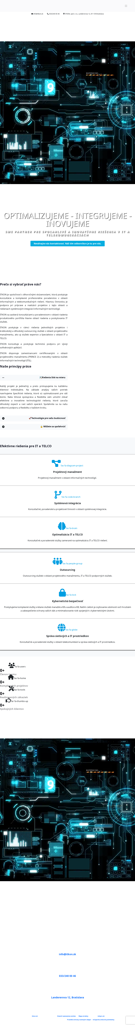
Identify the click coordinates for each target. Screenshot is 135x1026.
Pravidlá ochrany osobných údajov (79, 1020)
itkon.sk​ (35, 1016)
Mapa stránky (83, 1016)
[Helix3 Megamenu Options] (126, 6)
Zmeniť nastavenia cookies (66, 1016)
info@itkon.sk (67, 954)
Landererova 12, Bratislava (67, 997)
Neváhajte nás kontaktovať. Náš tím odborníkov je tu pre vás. (67, 243)
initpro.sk (101, 1016)
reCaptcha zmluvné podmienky (103, 1020)
